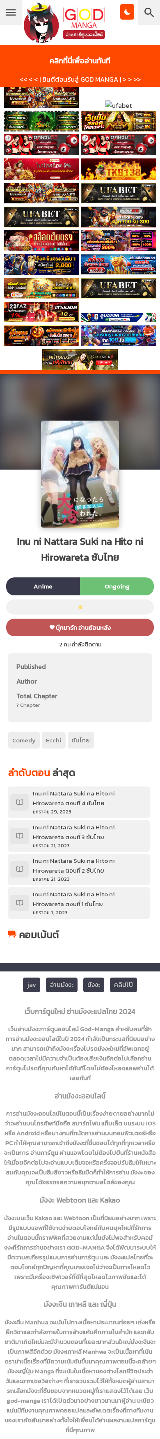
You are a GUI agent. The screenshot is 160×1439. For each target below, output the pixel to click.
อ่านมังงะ (61, 984)
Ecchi (54, 740)
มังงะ (93, 984)
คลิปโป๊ (123, 984)
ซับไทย (81, 740)
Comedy (24, 740)
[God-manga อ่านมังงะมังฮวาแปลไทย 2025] (64, 39)
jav (31, 984)
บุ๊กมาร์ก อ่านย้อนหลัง (83, 627)
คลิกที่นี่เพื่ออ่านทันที (80, 60)
